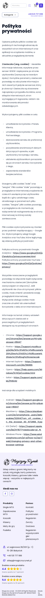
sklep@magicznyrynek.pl (19, 560)
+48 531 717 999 (14, 555)
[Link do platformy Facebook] (5, 493)
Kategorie (8, 15)
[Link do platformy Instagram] (12, 493)
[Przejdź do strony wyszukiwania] (30, 5)
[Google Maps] (4, 549)
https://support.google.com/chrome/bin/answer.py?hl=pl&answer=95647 (24, 339)
